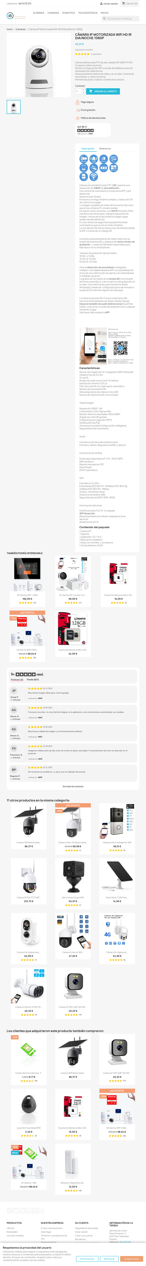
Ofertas (10, 1228)
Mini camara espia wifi (73, 897)
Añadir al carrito (103, 91)
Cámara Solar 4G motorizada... (73, 842)
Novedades (12, 1231)
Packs (105, 12)
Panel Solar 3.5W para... (117, 897)
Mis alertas (80, 1239)
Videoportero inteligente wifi (117, 842)
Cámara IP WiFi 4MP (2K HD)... (73, 1007)
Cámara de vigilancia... (117, 952)
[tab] (17, 679)
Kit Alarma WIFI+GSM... (27, 649)
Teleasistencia (88, 12)
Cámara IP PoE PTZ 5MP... (29, 897)
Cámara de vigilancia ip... (29, 952)
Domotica (68, 12)
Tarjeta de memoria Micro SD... (118, 595)
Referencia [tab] (105, 148)
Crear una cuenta (83, 1235)
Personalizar (87, 1258)
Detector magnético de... (73, 1182)
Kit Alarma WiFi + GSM (27, 595)
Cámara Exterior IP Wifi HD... (28, 1007)
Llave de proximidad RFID (29, 1128)
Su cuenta (81, 1223)
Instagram (41, 1211)
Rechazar (109, 1258)
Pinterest (35, 1211)
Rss (22, 1211)
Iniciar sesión (81, 1231)
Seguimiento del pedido (86, 1228)
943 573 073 (25, 3)
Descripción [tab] (88, 148)
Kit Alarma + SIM (28, 1182)
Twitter (16, 1211)
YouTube (29, 1211)
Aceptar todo (131, 1258)
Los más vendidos (15, 1235)
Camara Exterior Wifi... (73, 952)
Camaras (53, 12)
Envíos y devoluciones (51, 1228)
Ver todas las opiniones (73, 786)
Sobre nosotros (48, 1242)
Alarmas (38, 12)
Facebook (10, 1211)
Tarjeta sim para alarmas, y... (28, 1073)
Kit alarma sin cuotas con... (72, 595)
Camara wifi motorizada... (28, 842)
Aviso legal (46, 1231)
